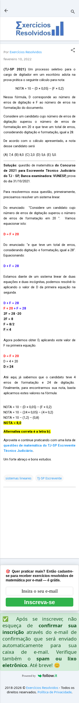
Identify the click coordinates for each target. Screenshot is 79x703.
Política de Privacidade (55, 692)
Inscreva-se (39, 602)
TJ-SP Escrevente (49, 478)
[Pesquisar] (72, 12)
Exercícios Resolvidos (42, 687)
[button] (72, 50)
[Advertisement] (39, 523)
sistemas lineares (18, 478)
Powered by (29, 675)
